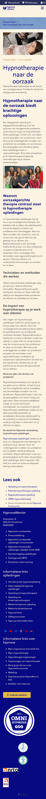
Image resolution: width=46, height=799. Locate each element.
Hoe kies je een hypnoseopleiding (24, 581)
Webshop (12, 672)
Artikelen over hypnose (19, 683)
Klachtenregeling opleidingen (22, 553)
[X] (36, 631)
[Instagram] (21, 631)
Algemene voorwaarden (19, 531)
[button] (42, 8)
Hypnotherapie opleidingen (16, 438)
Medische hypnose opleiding (22, 604)
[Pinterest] (26, 631)
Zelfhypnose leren (16, 616)
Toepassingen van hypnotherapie (24, 661)
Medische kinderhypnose (20, 608)
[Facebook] (5, 631)
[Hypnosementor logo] (9, 8)
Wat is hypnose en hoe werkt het (23, 648)
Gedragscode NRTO (17, 558)
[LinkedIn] (15, 631)
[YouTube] (10, 631)
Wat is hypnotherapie (18, 653)
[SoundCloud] (31, 631)
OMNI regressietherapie (19, 499)
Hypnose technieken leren (20, 620)
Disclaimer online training (20, 562)
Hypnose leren (15, 612)
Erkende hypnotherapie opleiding (24, 490)
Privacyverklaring (16, 535)
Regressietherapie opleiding (21, 494)
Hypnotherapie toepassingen (22, 657)
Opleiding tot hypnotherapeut (22, 486)
